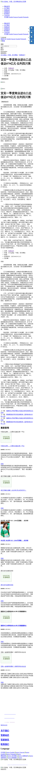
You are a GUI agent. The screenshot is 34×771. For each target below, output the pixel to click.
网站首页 (7, 6)
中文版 (6, 17)
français (13, 39)
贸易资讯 (7, 12)
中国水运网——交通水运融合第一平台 (12, 446)
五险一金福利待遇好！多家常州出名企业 (13, 666)
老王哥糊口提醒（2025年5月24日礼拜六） (14, 490)
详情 (2, 464)
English (11, 17)
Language (7, 15)
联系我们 (7, 13)
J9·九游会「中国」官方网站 (9, 55)
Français (15, 17)
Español (20, 17)
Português (26, 17)
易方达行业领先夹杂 (7, 585)
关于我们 (7, 8)
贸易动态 (7, 10)
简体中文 (3, 39)
